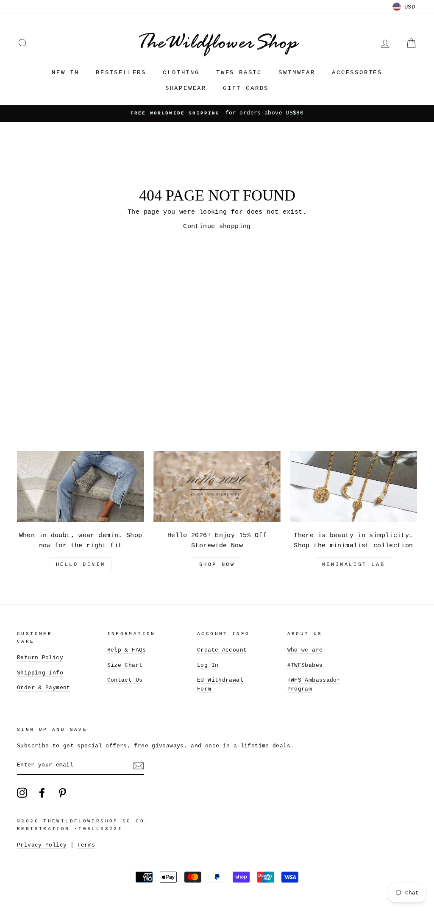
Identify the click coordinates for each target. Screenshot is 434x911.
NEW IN (65, 72)
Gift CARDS (246, 88)
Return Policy (40, 658)
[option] (217, 113)
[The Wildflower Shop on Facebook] (42, 793)
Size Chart (125, 665)
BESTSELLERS (121, 72)
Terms (86, 845)
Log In (207, 665)
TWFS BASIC (239, 72)
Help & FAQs (126, 650)
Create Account (222, 650)
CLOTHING (181, 72)
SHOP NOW (217, 565)
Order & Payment (43, 688)
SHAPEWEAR (185, 88)
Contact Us (125, 680)
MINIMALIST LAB (353, 565)
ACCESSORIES (357, 72)
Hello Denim (81, 565)
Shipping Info (40, 673)
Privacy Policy (42, 845)
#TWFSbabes (305, 665)
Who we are (305, 650)
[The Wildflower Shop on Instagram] (22, 793)
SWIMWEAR (296, 72)
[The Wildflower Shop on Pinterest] (62, 793)
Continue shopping (216, 226)
